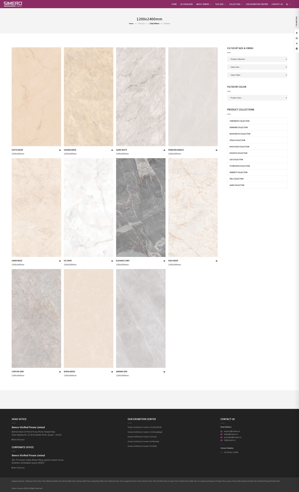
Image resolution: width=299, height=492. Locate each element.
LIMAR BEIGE (17, 261)
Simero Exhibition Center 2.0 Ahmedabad (145, 432)
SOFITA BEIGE (17, 150)
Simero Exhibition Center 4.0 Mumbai (143, 441)
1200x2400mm (154, 24)
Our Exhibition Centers (257, 4)
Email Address (226, 427)
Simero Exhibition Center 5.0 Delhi (142, 446)
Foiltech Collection (238, 153)
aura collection (237, 185)
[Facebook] (296, 33)
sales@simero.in (231, 434)
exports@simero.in (232, 431)
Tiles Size (219, 4)
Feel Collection (236, 179)
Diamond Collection (239, 127)
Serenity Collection (238, 172)
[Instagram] (296, 38)
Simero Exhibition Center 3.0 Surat (142, 437)
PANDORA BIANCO (176, 150)
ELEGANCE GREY (123, 261)
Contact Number (227, 448)
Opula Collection (237, 140)
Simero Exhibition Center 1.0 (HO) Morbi (145, 427)
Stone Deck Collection (240, 166)
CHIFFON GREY (18, 371)
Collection (234, 4)
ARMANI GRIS (121, 371)
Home (174, 4)
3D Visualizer (186, 4)
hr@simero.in (229, 440)
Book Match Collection (240, 134)
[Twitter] (296, 43)
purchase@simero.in (232, 437)
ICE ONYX (68, 261)
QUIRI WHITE (121, 150)
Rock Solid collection (239, 147)
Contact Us (277, 4)
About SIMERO (202, 4)
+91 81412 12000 (230, 452)
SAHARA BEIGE (70, 150)
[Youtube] (296, 48)
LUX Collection (236, 159)
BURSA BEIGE (69, 371)
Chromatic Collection (239, 121)
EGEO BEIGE (173, 261)
